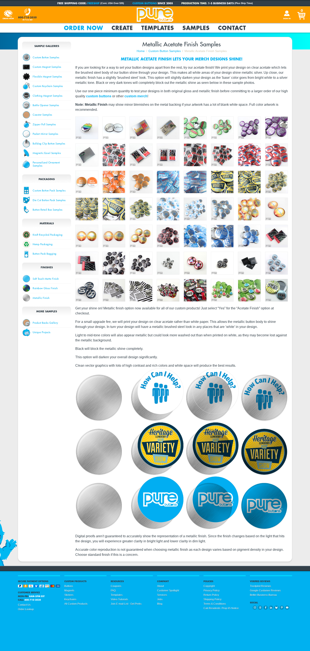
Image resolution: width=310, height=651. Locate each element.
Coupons (116, 586)
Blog (159, 603)
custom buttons (98, 96)
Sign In (287, 18)
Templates (157, 27)
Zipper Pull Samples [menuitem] (44, 124)
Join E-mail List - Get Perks (126, 603)
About (160, 586)
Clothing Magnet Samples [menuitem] (48, 95)
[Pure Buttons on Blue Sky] (276, 608)
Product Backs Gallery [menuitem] (45, 322)
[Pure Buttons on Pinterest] (282, 608)
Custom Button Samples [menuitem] (46, 57)
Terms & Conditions (215, 603)
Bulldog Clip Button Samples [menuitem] (49, 143)
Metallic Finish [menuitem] (41, 297)
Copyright (209, 586)
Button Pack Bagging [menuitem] (45, 253)
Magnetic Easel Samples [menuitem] (47, 153)
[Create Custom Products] (8, 14)
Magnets (69, 590)
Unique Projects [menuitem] (42, 332)
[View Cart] (302, 14)
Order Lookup (26, 609)
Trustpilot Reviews (260, 586)
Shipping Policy (212, 599)
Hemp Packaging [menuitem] (43, 244)
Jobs (160, 599)
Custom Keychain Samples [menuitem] (48, 86)
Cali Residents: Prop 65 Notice (221, 608)
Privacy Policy (212, 590)
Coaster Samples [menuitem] (42, 114)
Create (122, 27)
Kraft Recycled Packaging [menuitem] (47, 234)
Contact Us (24, 604)
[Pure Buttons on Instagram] (255, 608)
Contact (232, 27)
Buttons (68, 586)
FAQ (113, 590)
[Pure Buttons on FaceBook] (265, 608)
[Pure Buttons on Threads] (260, 608)
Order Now (83, 27)
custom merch (135, 96)
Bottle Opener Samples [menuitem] (46, 105)
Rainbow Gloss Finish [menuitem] (45, 288)
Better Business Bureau (263, 595)
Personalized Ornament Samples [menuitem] (46, 164)
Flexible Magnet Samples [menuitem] (47, 76)
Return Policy (211, 595)
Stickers (68, 595)
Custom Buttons (144, 3)
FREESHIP (93, 3)
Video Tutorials (119, 599)
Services (162, 595)
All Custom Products (76, 603)
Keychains (70, 599)
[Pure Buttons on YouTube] (287, 608)
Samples (196, 27)
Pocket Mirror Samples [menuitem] (45, 133)
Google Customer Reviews (265, 590)
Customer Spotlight (168, 590)
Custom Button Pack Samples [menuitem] (49, 190)
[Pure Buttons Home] (155, 15)
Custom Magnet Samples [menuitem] (47, 66)
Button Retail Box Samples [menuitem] (48, 209)
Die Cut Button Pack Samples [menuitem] (49, 200)
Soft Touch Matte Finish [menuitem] (46, 278)
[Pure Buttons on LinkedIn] (271, 608)
